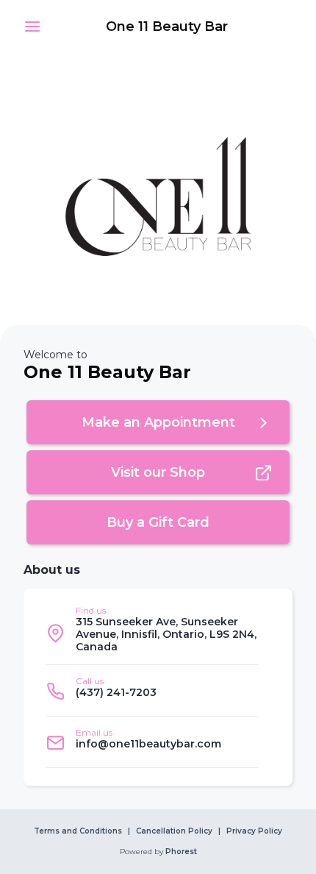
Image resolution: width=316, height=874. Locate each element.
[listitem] (152, 632)
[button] (32, 26)
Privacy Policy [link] (254, 831)
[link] (166, 26)
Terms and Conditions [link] (78, 831)
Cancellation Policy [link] (174, 831)
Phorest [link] (181, 852)
